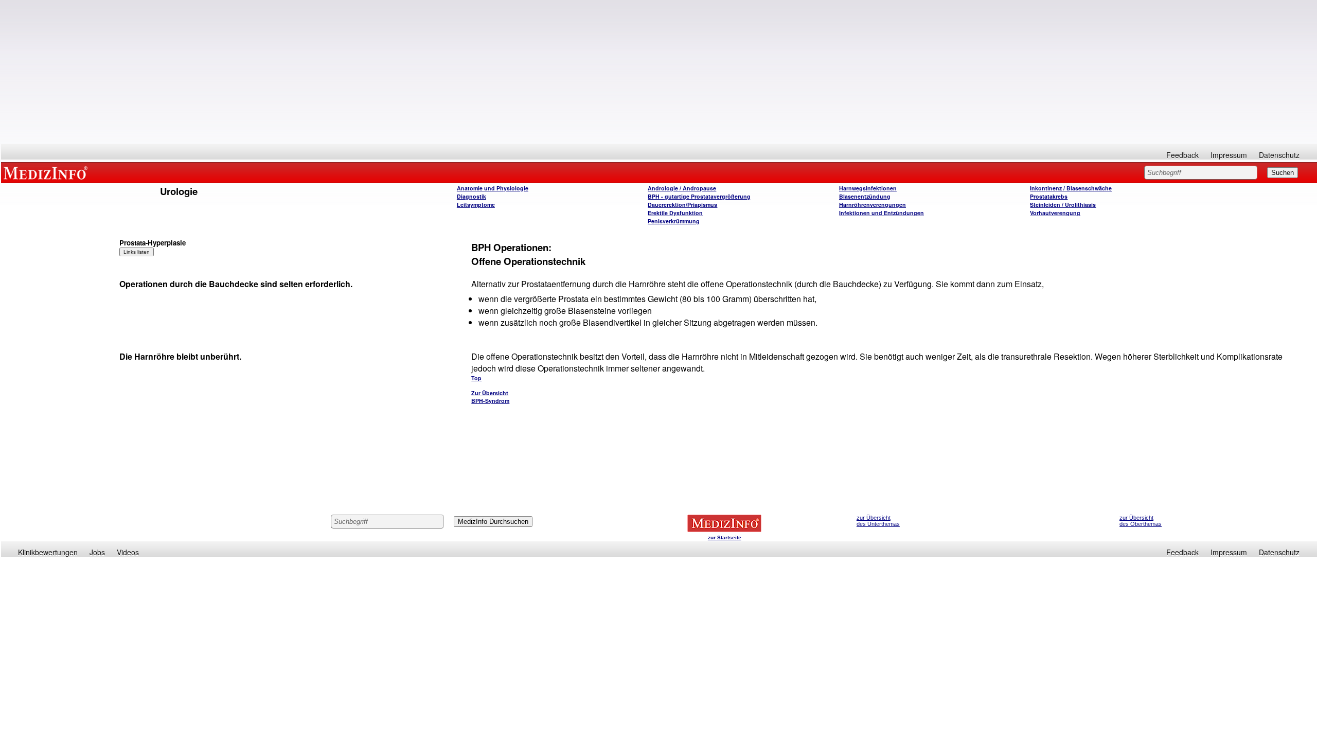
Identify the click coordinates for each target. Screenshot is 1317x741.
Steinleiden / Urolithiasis (1063, 204)
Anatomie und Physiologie (492, 188)
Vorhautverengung (1055, 213)
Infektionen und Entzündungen (881, 213)
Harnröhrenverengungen (872, 204)
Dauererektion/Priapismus (682, 204)
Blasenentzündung (865, 196)
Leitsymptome (476, 204)
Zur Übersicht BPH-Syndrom (490, 396)
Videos (128, 552)
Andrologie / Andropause (682, 188)
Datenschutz (1279, 155)
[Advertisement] (659, 72)
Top (476, 378)
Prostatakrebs (1048, 196)
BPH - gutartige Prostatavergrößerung (699, 196)
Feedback (1182, 155)
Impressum (1229, 155)
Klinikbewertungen (48, 552)
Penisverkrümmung (674, 221)
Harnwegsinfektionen (868, 188)
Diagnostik (471, 196)
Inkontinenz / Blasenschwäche (1071, 188)
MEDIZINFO (47, 172)
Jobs (97, 552)
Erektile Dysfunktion (675, 213)
